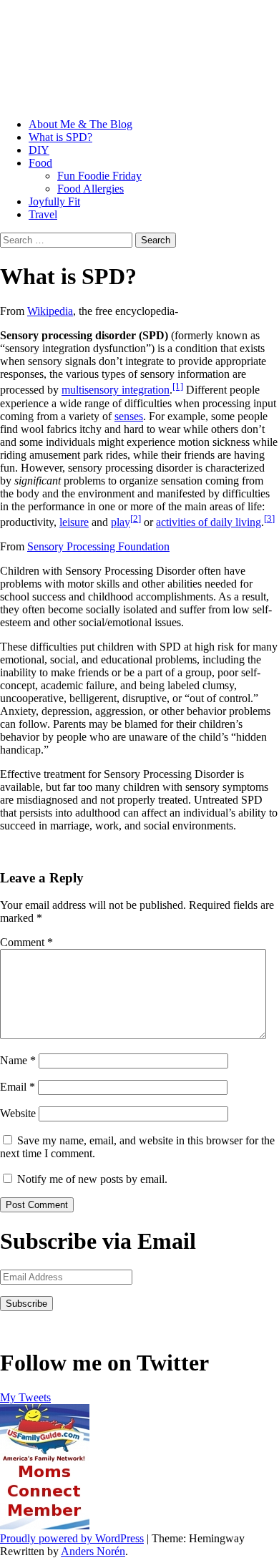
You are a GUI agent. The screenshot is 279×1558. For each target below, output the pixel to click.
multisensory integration (116, 390)
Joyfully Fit (54, 201)
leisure (74, 522)
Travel (43, 214)
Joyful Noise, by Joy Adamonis (98, 41)
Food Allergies (90, 188)
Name (18, 1060)
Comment (26, 942)
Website (18, 1113)
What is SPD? (60, 137)
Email (17, 1087)
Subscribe (26, 1303)
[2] (135, 518)
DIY (39, 150)
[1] (177, 386)
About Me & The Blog (80, 124)
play (120, 522)
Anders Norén (93, 1551)
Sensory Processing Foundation (98, 546)
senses (128, 416)
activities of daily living (208, 522)
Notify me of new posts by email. (92, 1179)
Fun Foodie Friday (99, 176)
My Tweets (25, 1397)
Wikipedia (50, 311)
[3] (269, 518)
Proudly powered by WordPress (72, 1538)
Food (40, 163)
